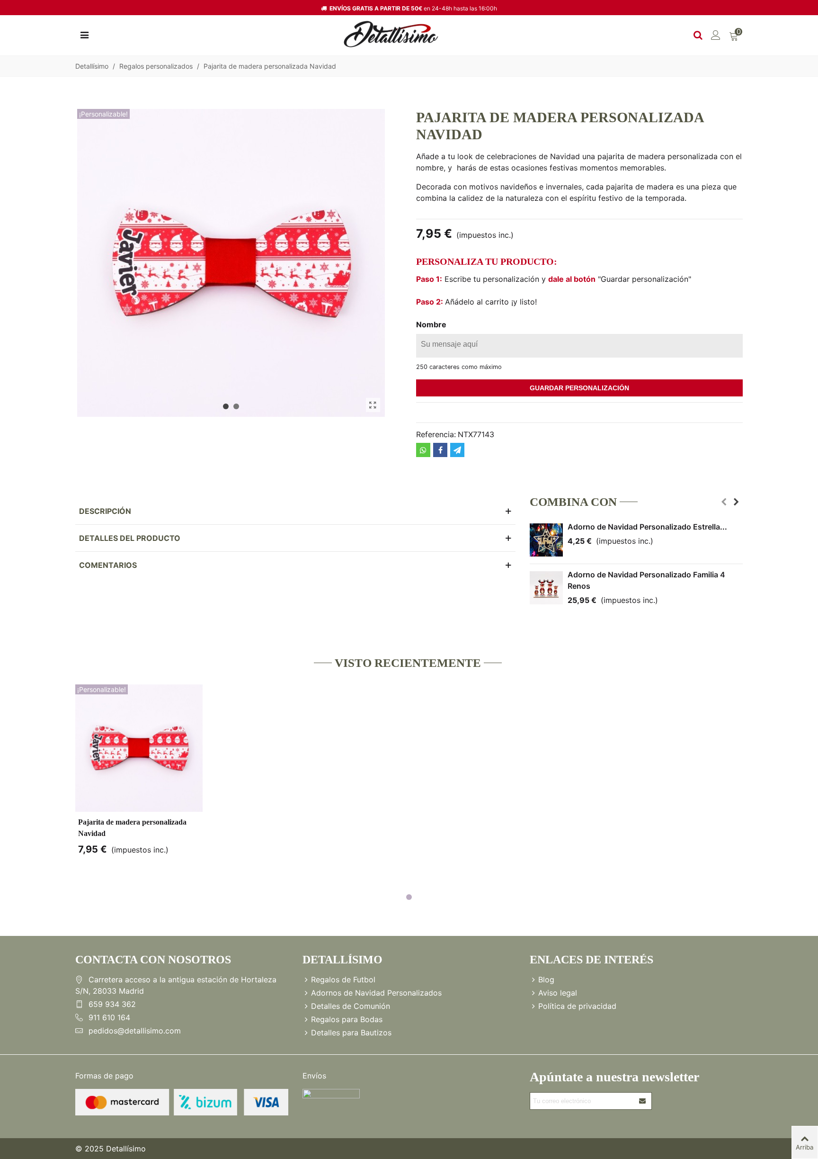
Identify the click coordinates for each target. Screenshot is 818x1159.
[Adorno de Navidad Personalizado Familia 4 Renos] (546, 588)
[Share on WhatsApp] (423, 450)
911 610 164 (109, 1017)
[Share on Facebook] (440, 450)
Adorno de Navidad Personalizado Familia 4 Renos (646, 580)
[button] (226, 406)
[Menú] (84, 34)
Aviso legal (557, 992)
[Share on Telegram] (457, 450)
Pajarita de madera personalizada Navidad (132, 827)
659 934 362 (112, 1004)
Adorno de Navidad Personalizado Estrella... (647, 526)
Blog (546, 979)
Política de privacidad (577, 1006)
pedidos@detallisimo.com (135, 1030)
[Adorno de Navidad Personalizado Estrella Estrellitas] (546, 540)
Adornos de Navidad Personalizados (376, 992)
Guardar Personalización (579, 388)
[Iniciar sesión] (716, 34)
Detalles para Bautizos (351, 1032)
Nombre (431, 324)
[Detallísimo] (391, 34)
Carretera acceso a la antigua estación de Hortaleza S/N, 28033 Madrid (175, 985)
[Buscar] (698, 34)
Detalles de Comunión (350, 1006)
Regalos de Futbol (343, 979)
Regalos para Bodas (346, 1019)
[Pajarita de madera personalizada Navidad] (373, 405)
